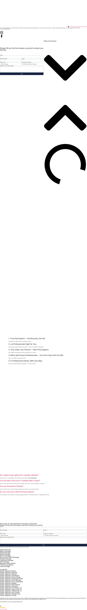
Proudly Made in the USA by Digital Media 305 (11, 601)
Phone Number (3, 58)
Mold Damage (5, 554)
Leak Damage (5, 566)
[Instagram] (1, 32)
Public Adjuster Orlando (8, 572)
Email (23, 58)
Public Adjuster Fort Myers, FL (11, 588)
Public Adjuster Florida (8, 595)
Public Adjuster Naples (8, 583)
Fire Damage (4, 562)
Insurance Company (26, 62)
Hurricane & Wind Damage (9, 557)
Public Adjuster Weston (8, 574)
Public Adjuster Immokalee (9, 575)
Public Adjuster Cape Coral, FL (11, 589)
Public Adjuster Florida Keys (10, 594)
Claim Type (2, 62)
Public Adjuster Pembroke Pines (11, 579)
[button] (65, 68)
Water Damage (5, 551)
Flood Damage (5, 553)
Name (1, 55)
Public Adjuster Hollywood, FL (11, 591)
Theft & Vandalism (6, 565)
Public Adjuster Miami (8, 571)
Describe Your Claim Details (7, 65)
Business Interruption (7, 563)
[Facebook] (1, 36)
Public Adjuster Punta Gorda (10, 577)
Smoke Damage (5, 559)
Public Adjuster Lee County (10, 592)
